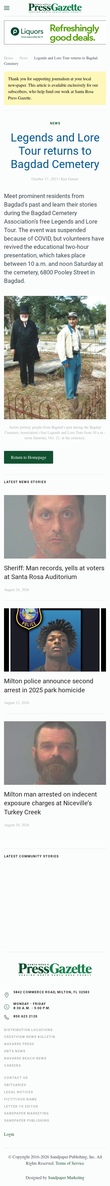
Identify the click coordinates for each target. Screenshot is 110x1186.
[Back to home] (55, 8)
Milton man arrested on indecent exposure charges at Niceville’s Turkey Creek (50, 803)
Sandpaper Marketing (66, 1177)
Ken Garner (69, 178)
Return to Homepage (28, 457)
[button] (6, 8)
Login (9, 1134)
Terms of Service (70, 1163)
